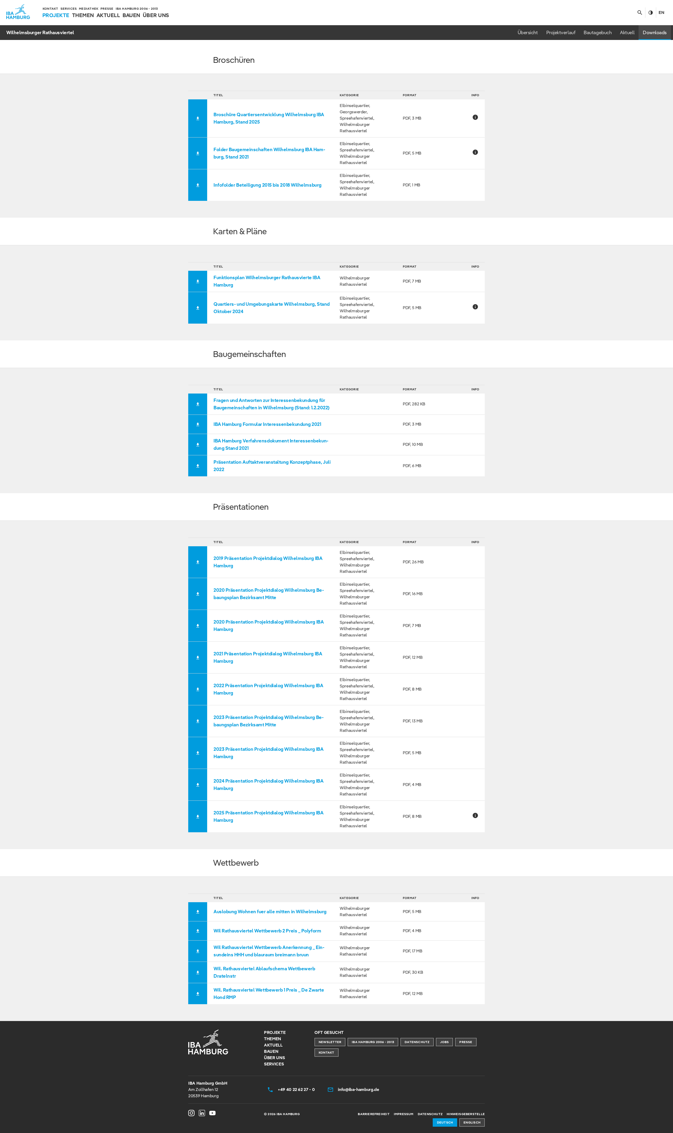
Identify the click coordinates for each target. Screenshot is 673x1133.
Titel (218, 95)
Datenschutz (417, 1042)
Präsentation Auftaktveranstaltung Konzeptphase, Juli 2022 (271, 465)
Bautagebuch (597, 32)
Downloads (655, 32)
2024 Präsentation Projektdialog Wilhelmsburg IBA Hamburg (268, 784)
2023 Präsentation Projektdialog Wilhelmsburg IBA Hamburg (268, 752)
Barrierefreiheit (373, 1114)
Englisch (472, 1122)
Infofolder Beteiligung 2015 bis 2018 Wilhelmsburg (267, 185)
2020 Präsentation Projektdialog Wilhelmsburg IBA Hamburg (268, 625)
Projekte (274, 1032)
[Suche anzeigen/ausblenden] (639, 12)
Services (274, 1064)
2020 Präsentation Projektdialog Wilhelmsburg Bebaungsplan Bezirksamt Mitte (268, 593)
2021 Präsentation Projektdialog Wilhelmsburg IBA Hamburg (267, 657)
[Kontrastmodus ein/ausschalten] (650, 12)
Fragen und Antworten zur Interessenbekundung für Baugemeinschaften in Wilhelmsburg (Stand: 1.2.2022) (271, 404)
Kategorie (349, 95)
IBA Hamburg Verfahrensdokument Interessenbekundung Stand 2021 (270, 444)
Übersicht (528, 32)
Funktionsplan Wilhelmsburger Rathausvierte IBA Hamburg (266, 281)
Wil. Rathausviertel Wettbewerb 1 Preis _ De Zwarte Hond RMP (268, 993)
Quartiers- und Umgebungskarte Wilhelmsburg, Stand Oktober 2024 (271, 307)
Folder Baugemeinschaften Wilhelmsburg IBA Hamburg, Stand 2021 (269, 153)
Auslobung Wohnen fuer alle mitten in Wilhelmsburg (270, 912)
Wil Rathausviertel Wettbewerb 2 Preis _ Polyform (267, 931)
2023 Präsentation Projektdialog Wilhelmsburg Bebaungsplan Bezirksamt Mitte (268, 721)
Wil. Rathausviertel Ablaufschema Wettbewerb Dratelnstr (264, 972)
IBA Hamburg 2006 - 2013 (373, 1042)
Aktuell (627, 32)
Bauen (271, 1051)
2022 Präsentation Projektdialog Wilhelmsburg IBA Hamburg (268, 689)
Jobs (444, 1042)
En (661, 12)
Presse (465, 1042)
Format (409, 95)
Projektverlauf (560, 32)
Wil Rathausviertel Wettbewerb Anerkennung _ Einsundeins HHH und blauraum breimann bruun (268, 951)
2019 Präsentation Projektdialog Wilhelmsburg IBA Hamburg (267, 562)
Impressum (404, 1114)
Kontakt (326, 1052)
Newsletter (330, 1042)
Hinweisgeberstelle (466, 1114)
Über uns (274, 1057)
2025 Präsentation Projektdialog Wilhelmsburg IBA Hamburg (268, 816)
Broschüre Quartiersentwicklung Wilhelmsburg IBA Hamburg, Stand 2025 (268, 118)
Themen (272, 1039)
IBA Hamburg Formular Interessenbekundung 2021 (267, 424)
